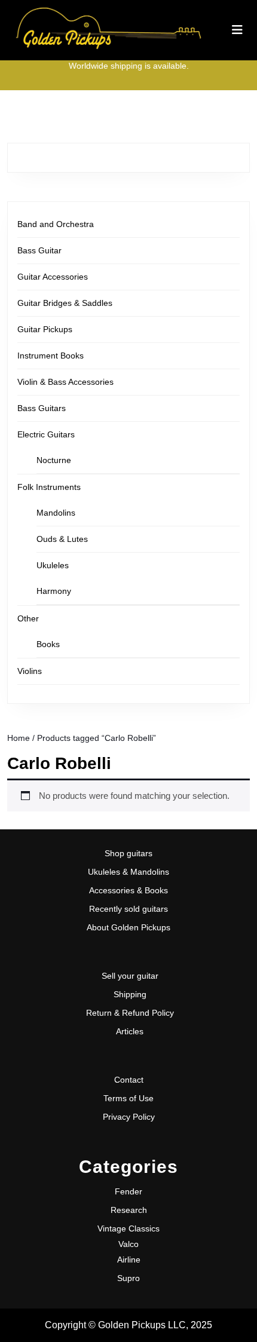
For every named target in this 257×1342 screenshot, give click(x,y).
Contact (128, 1079)
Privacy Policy (129, 1117)
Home (18, 738)
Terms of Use (128, 1098)
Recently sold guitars (128, 909)
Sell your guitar (130, 976)
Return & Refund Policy (130, 1013)
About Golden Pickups (128, 927)
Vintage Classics (128, 1228)
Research (129, 1210)
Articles (129, 1031)
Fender (128, 1191)
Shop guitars (128, 853)
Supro (128, 1278)
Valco (128, 1244)
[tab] (237, 30)
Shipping (130, 994)
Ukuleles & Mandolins (128, 872)
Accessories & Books (128, 890)
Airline (128, 1259)
